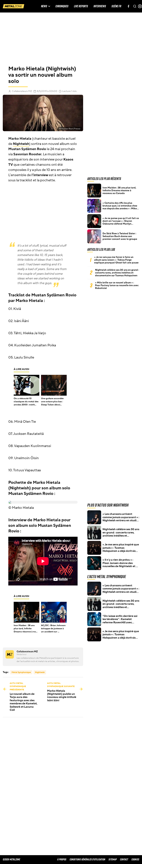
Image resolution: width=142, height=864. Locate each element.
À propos (61, 859)
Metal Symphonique (21, 672)
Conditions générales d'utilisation (87, 859)
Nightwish (21, 144)
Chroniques (61, 6)
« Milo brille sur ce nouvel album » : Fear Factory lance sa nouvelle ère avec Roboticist (117, 285)
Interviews (100, 6)
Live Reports (81, 6)
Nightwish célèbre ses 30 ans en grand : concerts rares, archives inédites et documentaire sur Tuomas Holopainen (117, 273)
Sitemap (113, 859)
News (44, 6)
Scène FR (116, 6)
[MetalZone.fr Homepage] (13, 6)
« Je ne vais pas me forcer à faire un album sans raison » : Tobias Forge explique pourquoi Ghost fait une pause (116, 260)
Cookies (135, 859)
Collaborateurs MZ (22, 91)
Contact (124, 859)
